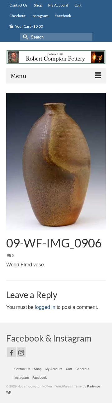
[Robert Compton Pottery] (56, 57)
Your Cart (29, 26)
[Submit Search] (24, 37)
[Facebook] (11, 352)
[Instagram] (21, 352)
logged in (45, 306)
